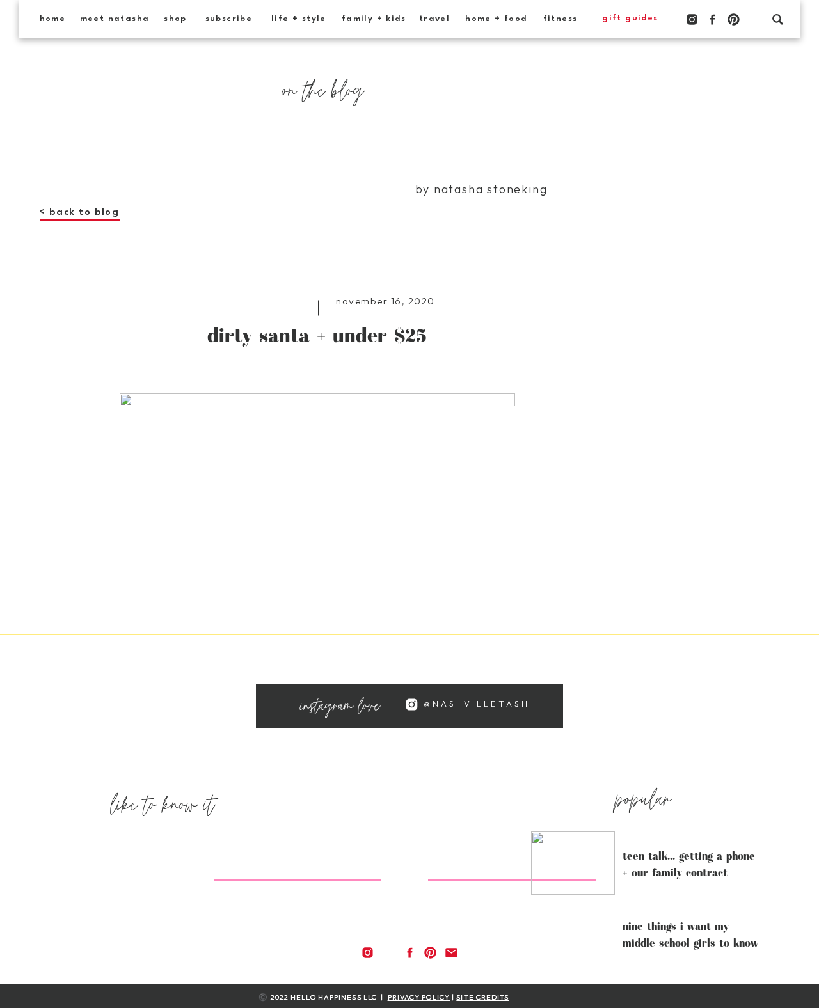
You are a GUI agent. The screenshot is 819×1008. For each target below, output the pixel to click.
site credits (482, 997)
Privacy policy (419, 997)
